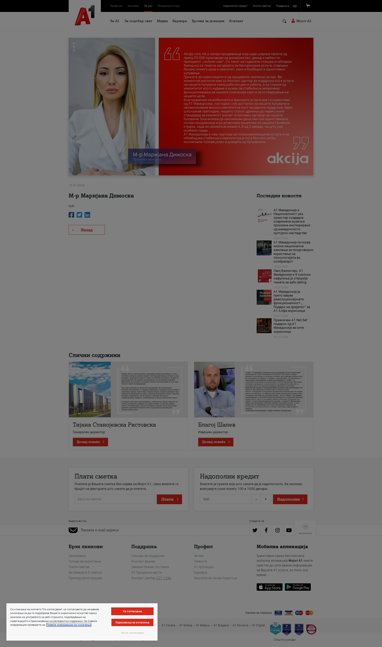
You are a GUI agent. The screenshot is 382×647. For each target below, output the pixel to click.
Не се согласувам (132, 632)
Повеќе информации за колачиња (69, 624)
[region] (82, 622)
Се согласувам (132, 611)
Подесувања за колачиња (132, 622)
